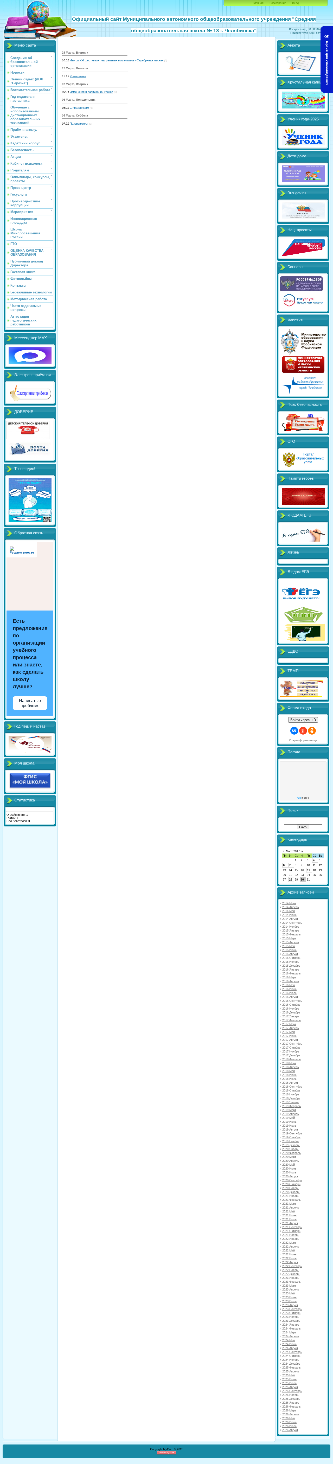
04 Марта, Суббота (75, 115)
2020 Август (290, 1176)
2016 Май (288, 985)
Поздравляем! (79, 123)
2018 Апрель (290, 1067)
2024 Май (288, 1340)
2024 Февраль (291, 1328)
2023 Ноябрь (290, 1316)
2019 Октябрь (291, 1137)
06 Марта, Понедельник (78, 99)
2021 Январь (290, 1195)
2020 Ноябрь (290, 1188)
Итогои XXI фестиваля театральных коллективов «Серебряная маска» (116, 60)
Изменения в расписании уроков (91, 91)
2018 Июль (289, 1078)
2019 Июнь (289, 1121)
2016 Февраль (291, 973)
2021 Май (288, 1211)
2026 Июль (289, 1426)
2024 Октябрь (291, 1355)
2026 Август (290, 1429)
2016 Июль (289, 992)
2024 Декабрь (291, 1363)
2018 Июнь (289, 1074)
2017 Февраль (291, 1020)
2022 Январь (290, 1238)
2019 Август (290, 1129)
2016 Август (290, 996)
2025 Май (288, 1375)
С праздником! (79, 107)
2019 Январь (290, 1102)
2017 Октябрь (291, 1047)
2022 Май (288, 1250)
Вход (295, 2)
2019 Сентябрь (292, 1133)
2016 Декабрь (291, 1012)
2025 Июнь (289, 1379)
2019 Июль (289, 1125)
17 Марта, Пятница (75, 68)
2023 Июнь (289, 1297)
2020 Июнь (289, 1168)
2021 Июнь (289, 1215)
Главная (258, 2)
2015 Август (290, 953)
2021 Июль (289, 1219)
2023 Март (289, 1285)
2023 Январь (290, 1277)
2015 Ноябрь (290, 961)
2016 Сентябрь (292, 1000)
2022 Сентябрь (292, 1266)
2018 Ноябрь (290, 1094)
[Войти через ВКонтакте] (294, 731)
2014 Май (288, 911)
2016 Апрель (290, 981)
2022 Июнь (289, 1254)
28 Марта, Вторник (75, 52)
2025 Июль (289, 1383)
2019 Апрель (290, 1113)
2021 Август (290, 1223)
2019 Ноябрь (290, 1141)
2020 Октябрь (291, 1184)
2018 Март (289, 1063)
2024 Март (289, 1332)
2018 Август (290, 1082)
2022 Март (289, 1242)
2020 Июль (289, 1172)
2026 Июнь (289, 1422)
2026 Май (288, 1418)
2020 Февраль (291, 1152)
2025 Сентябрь (292, 1390)
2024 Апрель (290, 1336)
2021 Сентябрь (292, 1227)
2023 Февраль (291, 1281)
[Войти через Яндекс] (303, 731)
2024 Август (290, 1348)
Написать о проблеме (30, 703)
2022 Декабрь (291, 1273)
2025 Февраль (291, 1367)
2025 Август (290, 1387)
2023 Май (288, 1293)
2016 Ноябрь (290, 1008)
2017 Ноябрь (290, 1051)
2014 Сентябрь (292, 922)
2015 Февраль (291, 934)
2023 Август (290, 1305)
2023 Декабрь (291, 1320)
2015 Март (289, 938)
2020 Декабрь (291, 1191)
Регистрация (278, 2)
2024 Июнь (289, 1344)
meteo (303, 798)
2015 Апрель (290, 942)
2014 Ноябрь (290, 926)
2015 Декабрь (291, 965)
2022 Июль (289, 1258)
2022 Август (290, 1262)
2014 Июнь (289, 914)
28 (290, 879)
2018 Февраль (291, 1059)
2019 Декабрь (291, 1145)
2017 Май (288, 1031)
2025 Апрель (290, 1371)
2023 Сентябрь (292, 1309)
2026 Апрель (290, 1414)
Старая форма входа (303, 740)
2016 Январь (290, 969)
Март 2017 (293, 851)
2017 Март (289, 1024)
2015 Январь (290, 930)
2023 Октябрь (291, 1312)
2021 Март (289, 1203)
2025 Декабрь (291, 1398)
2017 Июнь (289, 1035)
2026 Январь (290, 1402)
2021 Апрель (290, 1207)
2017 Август (290, 1039)
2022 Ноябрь (290, 1270)
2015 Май (288, 946)
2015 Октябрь (291, 957)
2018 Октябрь (291, 1090)
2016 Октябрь (291, 1004)
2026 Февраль (291, 1406)
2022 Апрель (290, 1246)
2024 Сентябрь (292, 1351)
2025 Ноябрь (290, 1394)
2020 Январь (290, 1149)
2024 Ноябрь (290, 1359)
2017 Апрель (290, 1028)
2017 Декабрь (291, 1055)
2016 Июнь (289, 989)
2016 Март (289, 977)
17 (308, 870)
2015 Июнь (289, 950)
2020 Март (289, 1156)
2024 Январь (290, 1324)
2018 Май (288, 1071)
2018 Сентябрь (292, 1086)
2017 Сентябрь (292, 1043)
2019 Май (288, 1117)
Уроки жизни (78, 76)
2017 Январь (290, 1016)
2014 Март (289, 903)
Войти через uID (303, 720)
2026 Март (289, 1410)
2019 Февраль (291, 1106)
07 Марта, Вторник (75, 84)
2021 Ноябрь (290, 1234)
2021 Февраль (291, 1199)
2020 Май (288, 1164)
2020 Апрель (290, 1160)
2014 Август (290, 918)
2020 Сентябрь (292, 1180)
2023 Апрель (290, 1289)
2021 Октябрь (291, 1230)
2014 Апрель (290, 907)
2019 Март (289, 1110)
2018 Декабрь (291, 1098)
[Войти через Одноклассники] (312, 731)
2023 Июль (289, 1301)
